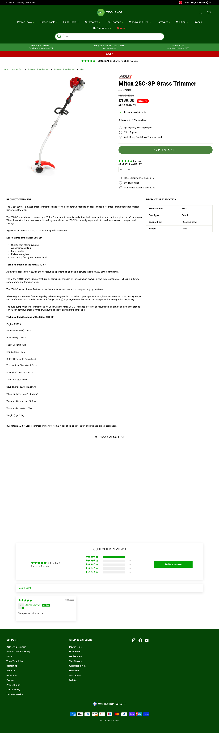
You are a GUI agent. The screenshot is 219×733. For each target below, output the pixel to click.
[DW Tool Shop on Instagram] (134, 640)
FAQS (9, 656)
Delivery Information (26, 2)
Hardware (74, 670)
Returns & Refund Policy (18, 651)
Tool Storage (75, 661)
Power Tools (75, 647)
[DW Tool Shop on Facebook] (140, 640)
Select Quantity (130, 164)
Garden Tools (17, 69)
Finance (10, 680)
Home (5, 69)
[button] (125, 161)
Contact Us (11, 666)
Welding (73, 680)
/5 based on (118, 61)
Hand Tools (74, 651)
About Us (10, 670)
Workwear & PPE (77, 666)
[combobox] (113, 36)
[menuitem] (26, 22)
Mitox (82, 69)
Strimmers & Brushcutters (38, 69)
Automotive (75, 675)
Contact (10, 2)
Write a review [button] (173, 564)
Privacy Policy (13, 685)
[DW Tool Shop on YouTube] (147, 640)
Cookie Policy (13, 689)
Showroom (11, 675)
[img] (25, 600)
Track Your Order (14, 661)
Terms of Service (14, 694)
